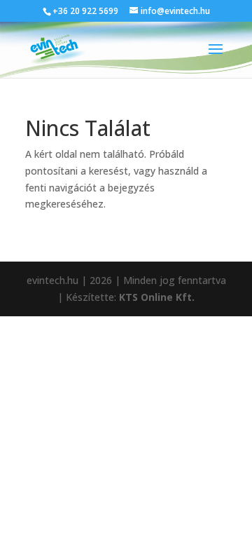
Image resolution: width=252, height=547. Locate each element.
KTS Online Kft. (157, 297)
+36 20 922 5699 (85, 11)
